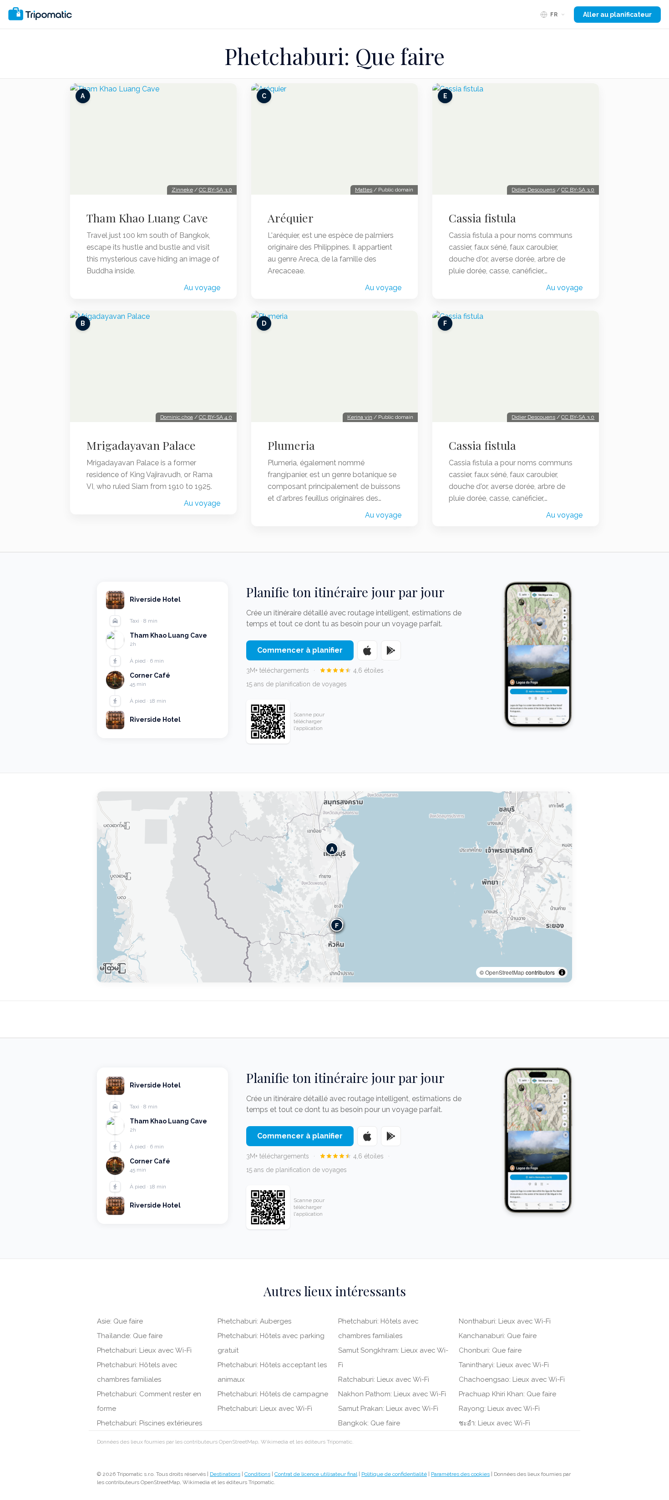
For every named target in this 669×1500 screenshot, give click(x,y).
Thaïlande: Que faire (129, 1336)
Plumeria (291, 445)
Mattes (363, 189)
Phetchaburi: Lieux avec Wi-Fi (144, 1350)
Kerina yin (359, 417)
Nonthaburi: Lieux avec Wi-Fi (505, 1321)
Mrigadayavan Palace (141, 445)
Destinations (225, 1474)
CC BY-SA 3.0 (215, 189)
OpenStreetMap (504, 972)
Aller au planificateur (617, 14)
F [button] (337, 925)
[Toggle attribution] (562, 972)
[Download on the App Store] (367, 650)
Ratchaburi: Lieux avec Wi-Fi (383, 1379)
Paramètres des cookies (460, 1474)
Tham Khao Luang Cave (147, 218)
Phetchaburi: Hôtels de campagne (273, 1394)
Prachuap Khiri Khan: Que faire (507, 1394)
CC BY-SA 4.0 (215, 417)
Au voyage (202, 287)
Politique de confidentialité (394, 1474)
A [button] (332, 848)
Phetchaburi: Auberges (254, 1321)
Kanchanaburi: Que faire (498, 1336)
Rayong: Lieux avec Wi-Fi (499, 1408)
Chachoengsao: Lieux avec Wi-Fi (512, 1379)
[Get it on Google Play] (391, 650)
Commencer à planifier (300, 650)
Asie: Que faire (120, 1321)
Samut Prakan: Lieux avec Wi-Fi (388, 1408)
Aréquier (291, 218)
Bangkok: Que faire (369, 1423)
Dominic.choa (176, 417)
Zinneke (182, 189)
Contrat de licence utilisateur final (315, 1474)
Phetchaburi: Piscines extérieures (149, 1423)
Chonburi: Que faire (490, 1350)
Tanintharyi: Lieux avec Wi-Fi (504, 1365)
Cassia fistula (482, 218)
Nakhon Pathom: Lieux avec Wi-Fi (392, 1394)
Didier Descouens (533, 189)
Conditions (257, 1474)
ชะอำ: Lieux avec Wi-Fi (494, 1423)
